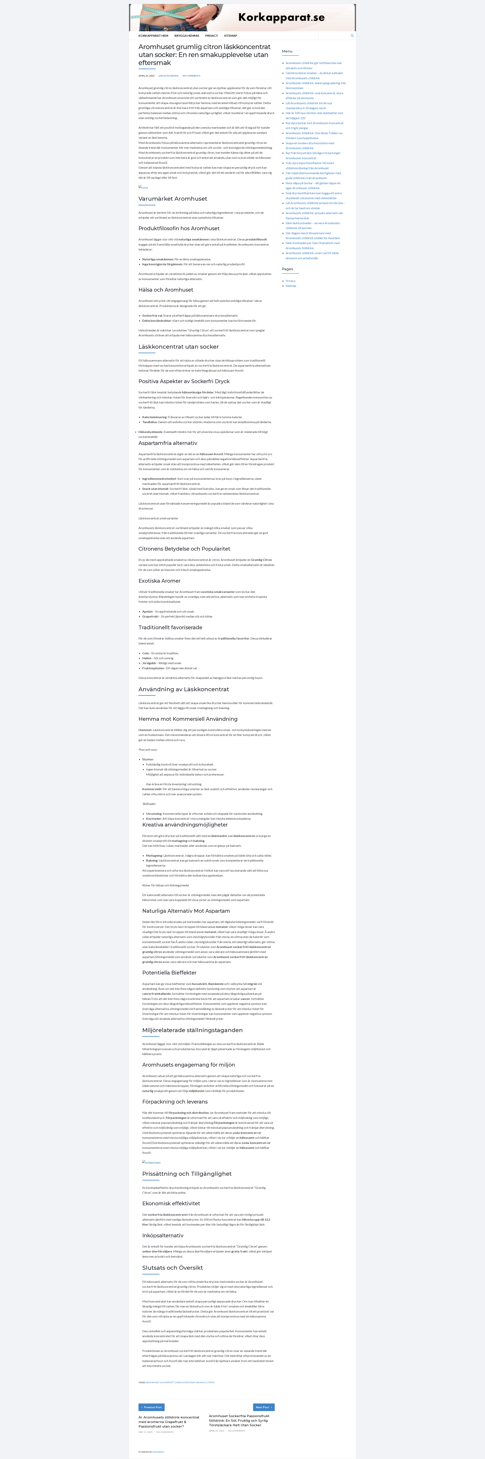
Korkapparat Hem (153, 35)
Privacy (211, 35)
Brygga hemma (186, 35)
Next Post (262, 1407)
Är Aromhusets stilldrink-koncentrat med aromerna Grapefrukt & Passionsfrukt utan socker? (168, 1421)
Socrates (158, 1451)
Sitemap (230, 35)
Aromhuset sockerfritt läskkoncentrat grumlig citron (180, 1382)
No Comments (191, 75)
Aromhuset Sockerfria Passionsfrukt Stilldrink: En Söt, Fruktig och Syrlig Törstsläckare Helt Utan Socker (239, 1420)
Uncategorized (168, 75)
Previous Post (153, 1407)
